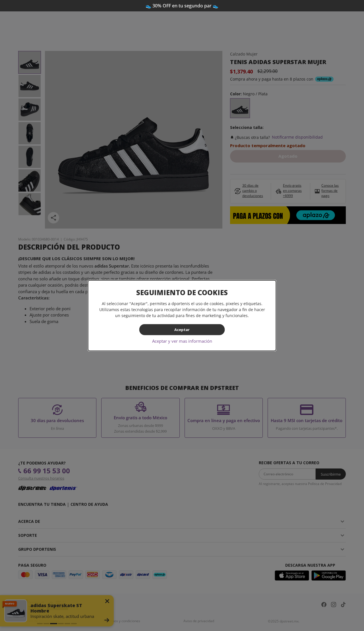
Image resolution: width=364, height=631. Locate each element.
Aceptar (182, 329)
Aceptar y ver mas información (182, 341)
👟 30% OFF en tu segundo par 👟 (182, 6)
